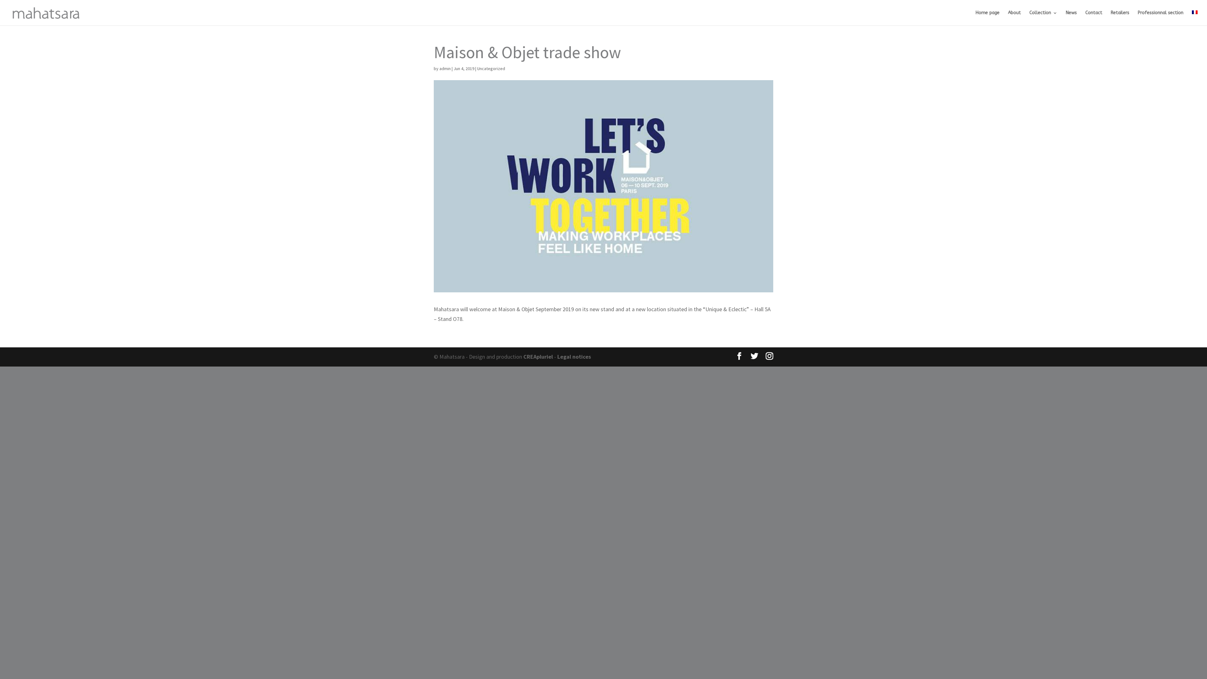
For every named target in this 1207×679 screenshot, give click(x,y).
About (1014, 13)
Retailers (1120, 13)
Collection (1040, 13)
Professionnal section (1160, 13)
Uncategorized (491, 68)
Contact (1093, 13)
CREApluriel (538, 356)
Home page (988, 13)
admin (445, 68)
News (1071, 13)
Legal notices (574, 356)
